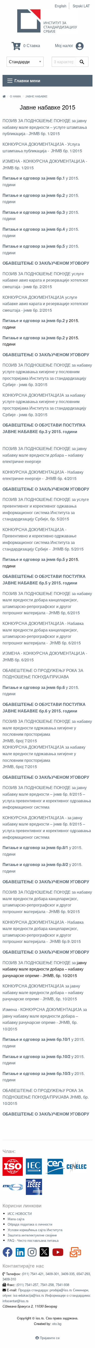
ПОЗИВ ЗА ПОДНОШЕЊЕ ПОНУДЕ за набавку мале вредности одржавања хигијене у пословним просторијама (47, 727)
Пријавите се (50, 1337)
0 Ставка (31, 45)
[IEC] (34, 1166)
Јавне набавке (36, 96)
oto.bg (56, 1323)
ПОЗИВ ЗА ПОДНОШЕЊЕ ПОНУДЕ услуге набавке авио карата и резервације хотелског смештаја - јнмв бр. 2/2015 (45, 280)
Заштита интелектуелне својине (32, 1235)
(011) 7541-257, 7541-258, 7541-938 (42, 1284)
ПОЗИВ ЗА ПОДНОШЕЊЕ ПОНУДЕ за (39, 962)
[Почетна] (4, 96)
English (60, 5)
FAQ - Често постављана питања (33, 1240)
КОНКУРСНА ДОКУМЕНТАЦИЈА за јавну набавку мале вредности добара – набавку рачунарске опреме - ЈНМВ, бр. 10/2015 (43, 992)
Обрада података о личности (30, 1224)
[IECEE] (34, 1186)
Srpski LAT (81, 5)
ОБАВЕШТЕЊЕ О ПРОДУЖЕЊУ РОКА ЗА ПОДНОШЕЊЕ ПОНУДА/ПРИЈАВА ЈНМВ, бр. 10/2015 (46, 1096)
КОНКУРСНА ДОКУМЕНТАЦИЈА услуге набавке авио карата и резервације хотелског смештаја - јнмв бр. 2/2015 (45, 303)
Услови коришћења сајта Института (35, 1229)
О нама (15, 96)
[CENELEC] (76, 1166)
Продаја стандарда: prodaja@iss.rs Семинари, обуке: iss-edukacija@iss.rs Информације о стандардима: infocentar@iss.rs (47, 1295)
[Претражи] (81, 62)
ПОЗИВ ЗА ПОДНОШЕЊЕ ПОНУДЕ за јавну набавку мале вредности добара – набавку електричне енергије (45, 455)
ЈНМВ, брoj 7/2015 (20, 741)
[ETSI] (13, 1186)
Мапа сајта (16, 1218)
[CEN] (55, 1166)
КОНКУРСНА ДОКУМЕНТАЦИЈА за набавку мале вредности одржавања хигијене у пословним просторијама (44, 753)
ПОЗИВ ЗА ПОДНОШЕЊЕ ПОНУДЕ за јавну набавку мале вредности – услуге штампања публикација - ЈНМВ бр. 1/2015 (45, 127)
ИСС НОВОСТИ (20, 1213)
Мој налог (64, 45)
